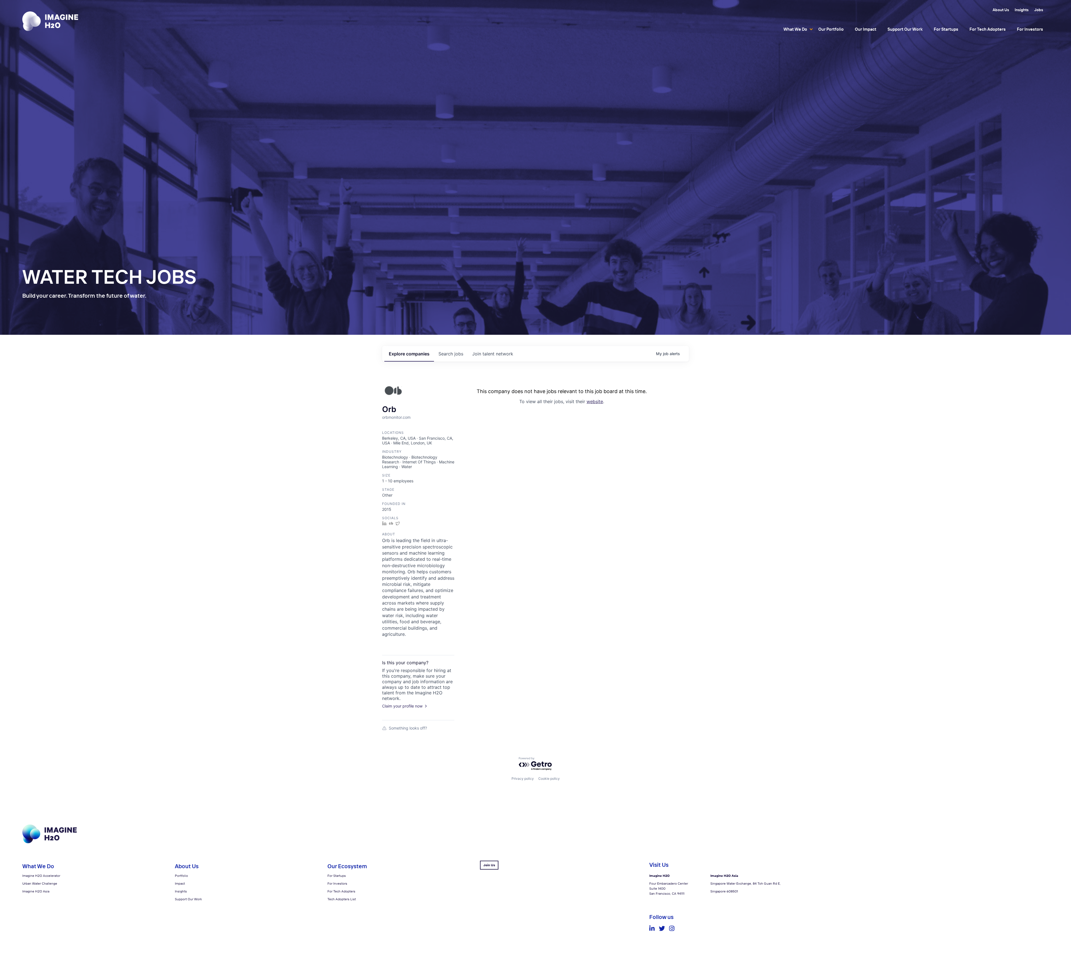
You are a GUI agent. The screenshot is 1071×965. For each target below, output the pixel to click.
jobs (450, 354)
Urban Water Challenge (39, 883)
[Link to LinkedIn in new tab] (652, 928)
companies (409, 354)
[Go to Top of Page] (49, 842)
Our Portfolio (831, 29)
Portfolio (181, 875)
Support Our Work (905, 29)
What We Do (795, 29)
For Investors (1030, 29)
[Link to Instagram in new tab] (671, 928)
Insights (1022, 10)
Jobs (1038, 10)
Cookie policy (549, 778)
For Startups (946, 29)
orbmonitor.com (396, 417)
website (595, 401)
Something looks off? (408, 728)
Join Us (489, 865)
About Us (1001, 10)
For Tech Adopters (987, 29)
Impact (180, 883)
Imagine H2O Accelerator (41, 875)
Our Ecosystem (347, 866)
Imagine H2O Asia (35, 891)
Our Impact (865, 29)
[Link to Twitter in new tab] (662, 928)
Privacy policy (523, 778)
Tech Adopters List (341, 899)
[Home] (50, 21)
